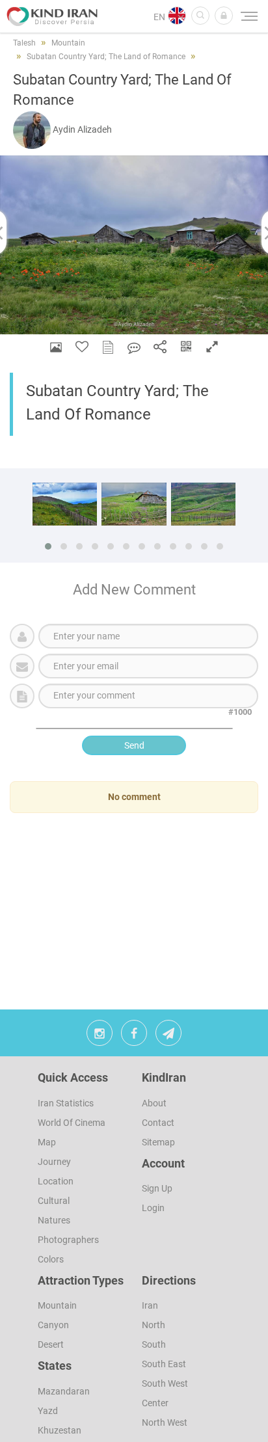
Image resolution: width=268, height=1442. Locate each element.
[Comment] (134, 347)
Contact (158, 1122)
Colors (51, 1259)
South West (165, 1383)
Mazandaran (64, 1391)
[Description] (107, 347)
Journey (54, 1161)
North (153, 1325)
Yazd (48, 1411)
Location (56, 1181)
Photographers (68, 1240)
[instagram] (99, 1036)
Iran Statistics (66, 1103)
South (154, 1344)
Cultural (54, 1200)
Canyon (53, 1325)
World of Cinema (71, 1122)
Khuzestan (59, 1430)
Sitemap (158, 1142)
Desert (51, 1344)
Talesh (24, 42)
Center (155, 1403)
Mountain (57, 1305)
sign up (157, 1188)
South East (164, 1364)
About (154, 1103)
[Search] (200, 16)
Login (153, 1208)
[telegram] (168, 1036)
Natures (54, 1220)
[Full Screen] (212, 347)
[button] (224, 16)
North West (164, 1422)
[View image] (55, 347)
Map (47, 1142)
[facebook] (134, 1036)
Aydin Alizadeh (82, 129)
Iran (150, 1305)
